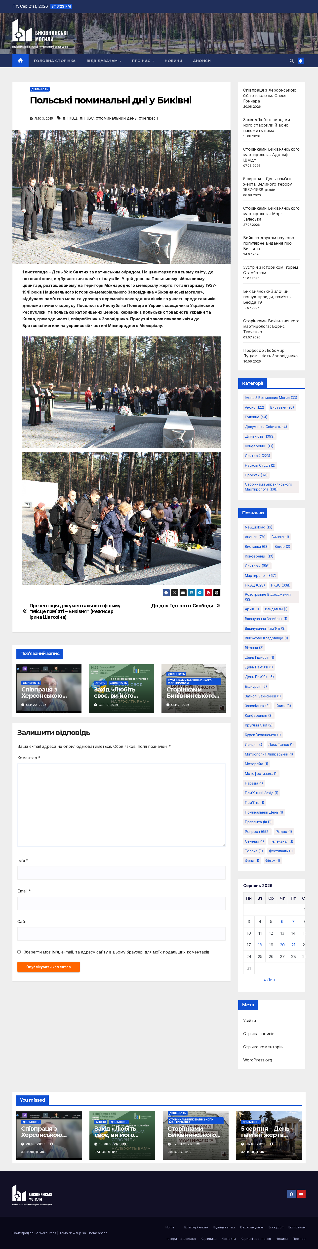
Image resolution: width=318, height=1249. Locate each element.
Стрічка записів (259, 1033)
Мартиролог (261, 575)
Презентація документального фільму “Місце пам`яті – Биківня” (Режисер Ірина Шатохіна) (75, 611)
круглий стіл (259, 725)
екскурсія (256, 686)
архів (252, 609)
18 (260, 944)
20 (282, 944)
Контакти (229, 1239)
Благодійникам (196, 1227)
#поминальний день (116, 118)
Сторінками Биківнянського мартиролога (190, 681)
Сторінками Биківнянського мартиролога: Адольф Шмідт (271, 155)
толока (254, 851)
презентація (258, 822)
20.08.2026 (36, 1144)
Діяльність (39, 89)
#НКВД (70, 118)
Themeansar (97, 1233)
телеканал (281, 841)
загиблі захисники (263, 696)
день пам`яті (259, 677)
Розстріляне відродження (268, 596)
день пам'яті (259, 667)
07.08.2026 (182, 1144)
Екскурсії (276, 1227)
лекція (253, 744)
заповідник (257, 706)
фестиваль (281, 851)
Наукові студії (260, 465)
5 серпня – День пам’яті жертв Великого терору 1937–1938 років (267, 184)
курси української (263, 735)
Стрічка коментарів (263, 1046)
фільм (272, 860)
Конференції (259, 446)
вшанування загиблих (266, 619)
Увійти (249, 1020)
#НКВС (87, 118)
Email (24, 890)
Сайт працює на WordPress (34, 1233)
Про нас (142, 61)
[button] (292, 60)
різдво (284, 831)
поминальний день (264, 812)
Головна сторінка (55, 61)
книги (283, 706)
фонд (252, 860)
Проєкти (256, 475)
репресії (257, 831)
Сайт (22, 921)
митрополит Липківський (269, 754)
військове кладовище (266, 638)
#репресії (148, 118)
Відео (282, 546)
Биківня (280, 537)
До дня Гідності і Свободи (182, 606)
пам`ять (254, 802)
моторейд (256, 764)
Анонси (202, 61)
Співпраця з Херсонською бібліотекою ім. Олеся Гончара (270, 95)
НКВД (255, 585)
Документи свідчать (266, 427)
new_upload (259, 527)
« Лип (269, 979)
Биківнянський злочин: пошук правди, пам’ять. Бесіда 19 (267, 297)
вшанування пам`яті (265, 628)
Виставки (282, 407)
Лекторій (257, 456)
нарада (254, 783)
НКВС (281, 585)
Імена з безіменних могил (271, 397)
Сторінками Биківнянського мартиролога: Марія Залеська (271, 214)
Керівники (209, 1239)
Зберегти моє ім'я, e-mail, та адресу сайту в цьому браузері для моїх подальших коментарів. (117, 952)
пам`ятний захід (261, 793)
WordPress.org (257, 1059)
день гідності (259, 657)
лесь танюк (281, 744)
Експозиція (297, 1227)
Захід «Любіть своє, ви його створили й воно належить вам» (266, 125)
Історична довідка (181, 1239)
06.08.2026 (256, 1144)
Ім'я (22, 860)
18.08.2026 (109, 1144)
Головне (256, 417)
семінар (254, 841)
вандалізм (276, 609)
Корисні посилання (256, 1239)
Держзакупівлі (252, 1227)
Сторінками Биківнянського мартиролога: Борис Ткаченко (271, 326)
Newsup (75, 1233)
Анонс (100, 682)
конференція (259, 715)
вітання (254, 648)
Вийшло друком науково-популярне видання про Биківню (269, 243)
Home (169, 1227)
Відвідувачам (103, 61)
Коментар (28, 757)
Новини (173, 61)
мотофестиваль (261, 773)
